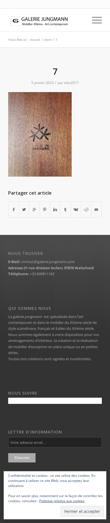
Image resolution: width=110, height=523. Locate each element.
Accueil (35, 39)
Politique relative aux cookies (62, 500)
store (48, 39)
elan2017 (71, 82)
